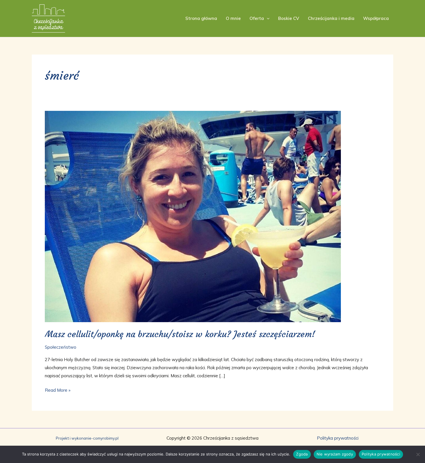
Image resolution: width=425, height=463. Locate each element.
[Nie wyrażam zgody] (418, 454)
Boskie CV (288, 18)
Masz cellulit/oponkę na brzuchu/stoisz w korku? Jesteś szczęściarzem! (180, 334)
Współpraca (376, 18)
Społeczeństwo (60, 347)
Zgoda (302, 454)
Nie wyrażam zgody (335, 454)
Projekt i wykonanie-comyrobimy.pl (87, 438)
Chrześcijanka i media (331, 18)
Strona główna (201, 18)
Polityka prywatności (338, 438)
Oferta (257, 18)
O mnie (233, 18)
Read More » (58, 389)
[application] (266, 18)
